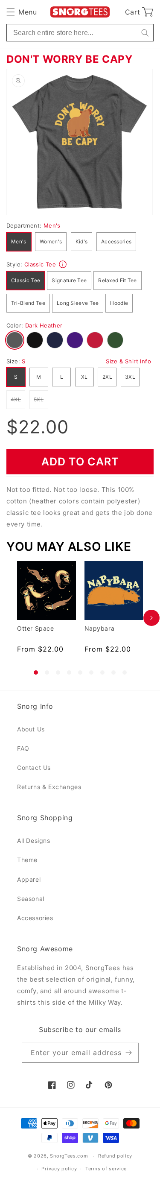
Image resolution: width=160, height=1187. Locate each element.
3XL (130, 377)
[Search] (145, 32)
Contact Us (34, 767)
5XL (41, 399)
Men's (18, 241)
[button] (21, 12)
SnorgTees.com (69, 1156)
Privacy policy (59, 1169)
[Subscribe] (128, 1053)
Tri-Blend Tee (28, 303)
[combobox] (80, 32)
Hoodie (119, 303)
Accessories (116, 241)
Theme (27, 859)
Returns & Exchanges (49, 786)
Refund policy (115, 1156)
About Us (31, 729)
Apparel (29, 879)
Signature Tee (69, 280)
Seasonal (30, 898)
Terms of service (106, 1169)
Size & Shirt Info (128, 361)
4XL (18, 399)
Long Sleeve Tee (78, 303)
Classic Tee (25, 280)
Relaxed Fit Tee (117, 280)
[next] (151, 618)
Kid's (82, 241)
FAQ (23, 748)
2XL (107, 377)
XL (84, 377)
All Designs (33, 840)
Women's (51, 241)
